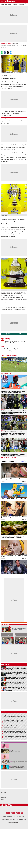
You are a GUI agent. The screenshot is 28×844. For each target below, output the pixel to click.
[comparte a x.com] (8, 52)
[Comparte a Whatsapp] (2, 52)
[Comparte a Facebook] (5, 52)
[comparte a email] (11, 52)
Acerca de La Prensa (7, 816)
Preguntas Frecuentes (13, 822)
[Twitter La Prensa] (9, 813)
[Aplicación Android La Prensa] (19, 813)
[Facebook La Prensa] (7, 813)
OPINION (3, 799)
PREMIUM (3, 797)
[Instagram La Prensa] (12, 813)
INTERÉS (3, 795)
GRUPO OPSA (4, 802)
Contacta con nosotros (6, 819)
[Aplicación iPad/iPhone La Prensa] (17, 813)
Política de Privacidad (19, 816)
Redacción (15, 43)
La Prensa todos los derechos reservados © (14, 807)
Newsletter (15, 819)
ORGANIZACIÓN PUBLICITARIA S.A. (14, 810)
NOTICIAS (3, 792)
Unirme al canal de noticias (15, 333)
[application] (14, 364)
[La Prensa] (6, 805)
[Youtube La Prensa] (14, 813)
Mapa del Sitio (22, 819)
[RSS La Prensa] (22, 813)
